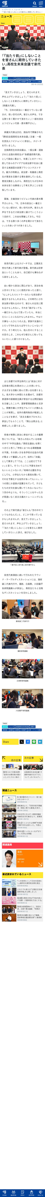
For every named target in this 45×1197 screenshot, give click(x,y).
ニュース (17, 9)
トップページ (6, 9)
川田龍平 (23, 81)
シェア (28, 742)
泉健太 (32, 78)
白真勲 (17, 81)
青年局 (5, 78)
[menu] (41, 4)
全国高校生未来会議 (22, 78)
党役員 (4, 1195)
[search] (35, 4)
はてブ (40, 742)
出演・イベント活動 (34, 81)
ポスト (22, 742)
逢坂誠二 (5, 81)
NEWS (22, 1195)
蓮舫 (11, 81)
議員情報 (13, 1195)
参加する (40, 1195)
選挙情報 (31, 1195)
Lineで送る (34, 742)
